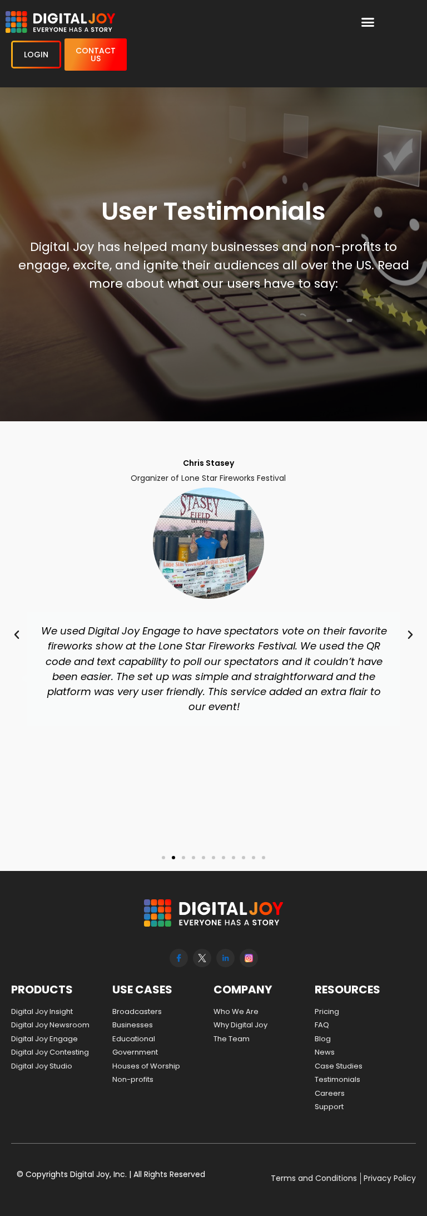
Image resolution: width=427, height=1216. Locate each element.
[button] (368, 22)
